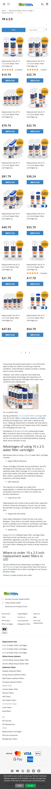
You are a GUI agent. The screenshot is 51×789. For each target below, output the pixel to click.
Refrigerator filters (24, 624)
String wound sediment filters (14, 675)
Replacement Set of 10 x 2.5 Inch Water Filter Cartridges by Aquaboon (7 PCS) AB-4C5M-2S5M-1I (35, 63)
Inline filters (7, 707)
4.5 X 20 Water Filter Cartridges (14, 653)
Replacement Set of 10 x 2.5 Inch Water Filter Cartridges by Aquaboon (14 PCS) (11, 216)
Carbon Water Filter (10, 689)
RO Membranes (8, 724)
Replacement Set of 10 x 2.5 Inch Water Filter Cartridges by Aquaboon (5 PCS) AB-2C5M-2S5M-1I (35, 114)
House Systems (23, 620)
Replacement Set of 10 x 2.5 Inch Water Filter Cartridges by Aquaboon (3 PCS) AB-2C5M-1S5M (11, 267)
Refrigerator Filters (9, 739)
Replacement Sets (9, 642)
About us (36, 614)
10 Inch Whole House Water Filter (15, 660)
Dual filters (6, 711)
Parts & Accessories (10, 735)
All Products (6, 620)
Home (4, 11)
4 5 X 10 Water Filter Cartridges (14, 649)
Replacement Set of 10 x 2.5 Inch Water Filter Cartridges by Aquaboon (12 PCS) (11, 318)
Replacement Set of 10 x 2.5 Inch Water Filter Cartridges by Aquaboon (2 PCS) (35, 267)
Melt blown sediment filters (13, 678)
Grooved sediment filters (12, 682)
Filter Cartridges (7, 624)
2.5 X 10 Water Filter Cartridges (14, 645)
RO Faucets (6, 721)
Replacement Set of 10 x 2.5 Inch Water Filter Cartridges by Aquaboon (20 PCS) (11, 114)
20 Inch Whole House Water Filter (15, 664)
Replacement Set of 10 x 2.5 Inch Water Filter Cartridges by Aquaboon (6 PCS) (35, 165)
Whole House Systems (11, 656)
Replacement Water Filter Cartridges (21, 11)
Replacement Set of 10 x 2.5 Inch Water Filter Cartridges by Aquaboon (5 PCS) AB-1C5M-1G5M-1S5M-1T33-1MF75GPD (35, 318)
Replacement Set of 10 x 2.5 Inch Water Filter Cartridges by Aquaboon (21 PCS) (11, 165)
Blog (35, 617)
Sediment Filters (9, 667)
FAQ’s (4, 617)
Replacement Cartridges (12, 731)
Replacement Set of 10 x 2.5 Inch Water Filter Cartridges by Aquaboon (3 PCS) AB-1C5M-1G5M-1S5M (11, 63)
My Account (6, 614)
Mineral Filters (8, 693)
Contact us (21, 617)
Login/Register (23, 614)
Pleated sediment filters (11, 671)
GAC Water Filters (9, 700)
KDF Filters (6, 696)
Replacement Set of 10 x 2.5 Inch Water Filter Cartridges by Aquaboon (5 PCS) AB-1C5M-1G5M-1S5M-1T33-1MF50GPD (35, 216)
